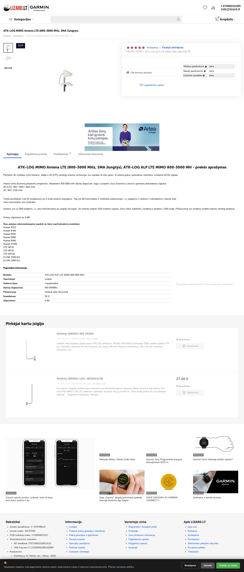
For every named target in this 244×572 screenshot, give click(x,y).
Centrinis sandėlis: (194, 75)
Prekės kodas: (135, 51)
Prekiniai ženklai (77, 547)
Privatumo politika (196, 547)
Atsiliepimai (193, 535)
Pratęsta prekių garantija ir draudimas (87, 531)
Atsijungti (132, 547)
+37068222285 (231, 6)
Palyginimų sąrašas (137, 543)
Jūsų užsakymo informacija (141, 535)
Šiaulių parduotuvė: (194, 71)
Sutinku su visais (228, 565)
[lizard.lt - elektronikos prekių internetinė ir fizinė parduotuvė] (26, 7)
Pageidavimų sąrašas (138, 539)
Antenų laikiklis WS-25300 (75, 333)
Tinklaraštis (193, 551)
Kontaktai (192, 531)
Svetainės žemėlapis (79, 551)
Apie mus (192, 527)
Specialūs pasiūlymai (79, 543)
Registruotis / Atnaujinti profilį (142, 527)
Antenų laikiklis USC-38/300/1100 (80, 378)
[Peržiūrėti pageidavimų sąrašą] (205, 9)
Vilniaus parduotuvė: (195, 66)
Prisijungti (133, 531)
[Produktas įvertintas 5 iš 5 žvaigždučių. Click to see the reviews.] (135, 48)
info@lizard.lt (230, 9)
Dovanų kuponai (76, 539)
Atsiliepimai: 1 (154, 48)
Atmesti (208, 565)
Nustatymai (190, 565)
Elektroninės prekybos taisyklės (203, 543)
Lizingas (73, 527)
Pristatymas (193, 539)
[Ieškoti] (178, 19)
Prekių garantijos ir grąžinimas (83, 535)
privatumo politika (125, 567)
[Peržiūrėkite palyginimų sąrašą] (213, 9)
